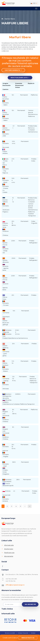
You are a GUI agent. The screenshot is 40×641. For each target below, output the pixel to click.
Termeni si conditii (10, 633)
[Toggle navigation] (36, 8)
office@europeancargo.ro (15, 585)
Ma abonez (29, 604)
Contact (33, 633)
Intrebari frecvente (23, 633)
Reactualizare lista (19, 77)
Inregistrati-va (27, 638)
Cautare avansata (12, 70)
